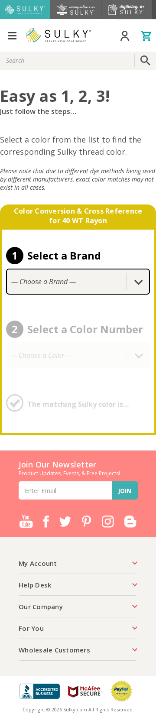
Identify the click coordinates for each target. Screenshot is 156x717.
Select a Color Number (85, 329)
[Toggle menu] (12, 35)
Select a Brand (64, 255)
